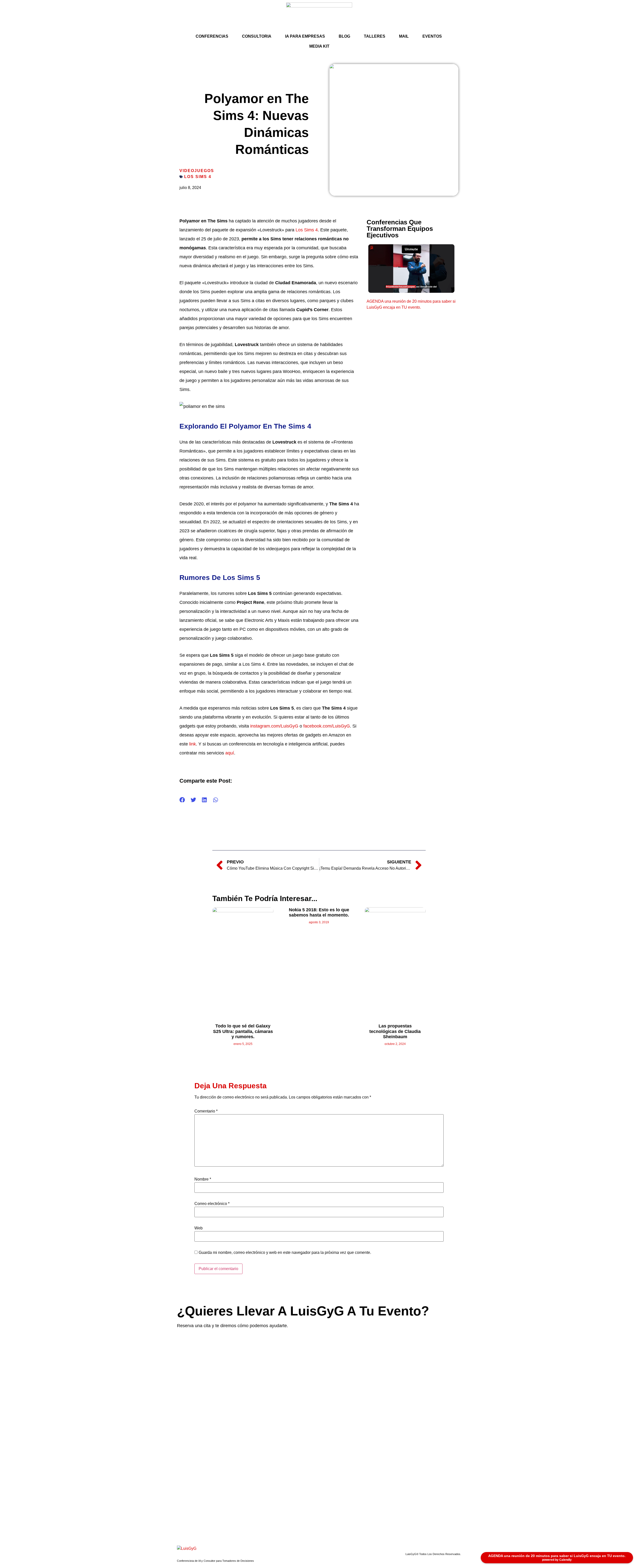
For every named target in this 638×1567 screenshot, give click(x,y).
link (192, 743)
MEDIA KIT (319, 46)
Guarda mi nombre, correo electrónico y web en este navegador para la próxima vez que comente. (285, 1253)
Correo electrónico (212, 1204)
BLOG (344, 36)
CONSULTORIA (256, 36)
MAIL (404, 36)
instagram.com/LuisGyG (274, 726)
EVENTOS (432, 36)
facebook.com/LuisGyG (326, 726)
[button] (182, 800)
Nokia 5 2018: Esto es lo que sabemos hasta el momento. (319, 912)
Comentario (206, 1111)
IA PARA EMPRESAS (305, 36)
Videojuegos (196, 171)
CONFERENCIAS (212, 36)
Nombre (202, 1179)
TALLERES (374, 36)
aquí (229, 752)
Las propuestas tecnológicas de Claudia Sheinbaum (395, 1031)
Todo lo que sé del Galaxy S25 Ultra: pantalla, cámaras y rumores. (243, 1031)
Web (198, 1228)
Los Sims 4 (197, 177)
